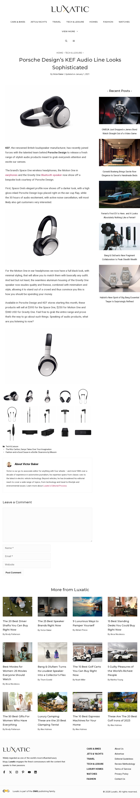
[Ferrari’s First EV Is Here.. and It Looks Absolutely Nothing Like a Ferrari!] (119, 195)
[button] (66, 41)
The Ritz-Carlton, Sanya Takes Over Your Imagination (29, 449)
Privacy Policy (121, 774)
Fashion (108, 21)
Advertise (119, 754)
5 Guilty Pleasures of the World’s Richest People (121, 671)
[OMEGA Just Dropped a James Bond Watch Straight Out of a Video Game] (119, 111)
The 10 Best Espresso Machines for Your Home (86, 720)
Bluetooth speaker (51, 175)
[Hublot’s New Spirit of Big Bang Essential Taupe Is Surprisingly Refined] (119, 279)
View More (68, 31)
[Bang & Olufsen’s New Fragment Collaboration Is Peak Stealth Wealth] (119, 237)
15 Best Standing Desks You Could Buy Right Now (121, 625)
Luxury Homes (95, 769)
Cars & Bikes (18, 21)
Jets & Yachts (39, 21)
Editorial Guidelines (124, 759)
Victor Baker (58, 74)
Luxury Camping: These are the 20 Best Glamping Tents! (52, 720)
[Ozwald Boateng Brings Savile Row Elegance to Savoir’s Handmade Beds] (119, 153)
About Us (119, 748)
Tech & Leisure (75, 21)
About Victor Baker (27, 464)
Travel (56, 21)
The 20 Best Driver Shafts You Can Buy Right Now (15, 625)
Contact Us (120, 779)
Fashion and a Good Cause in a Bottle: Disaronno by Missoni (31, 452)
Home (59, 53)
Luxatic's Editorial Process (55, 486)
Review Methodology (125, 764)
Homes (93, 21)
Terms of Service (123, 769)
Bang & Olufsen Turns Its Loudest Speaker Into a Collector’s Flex (52, 671)
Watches (124, 21)
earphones (11, 175)
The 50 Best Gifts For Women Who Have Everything (16, 720)
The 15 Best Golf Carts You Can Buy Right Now (87, 671)
